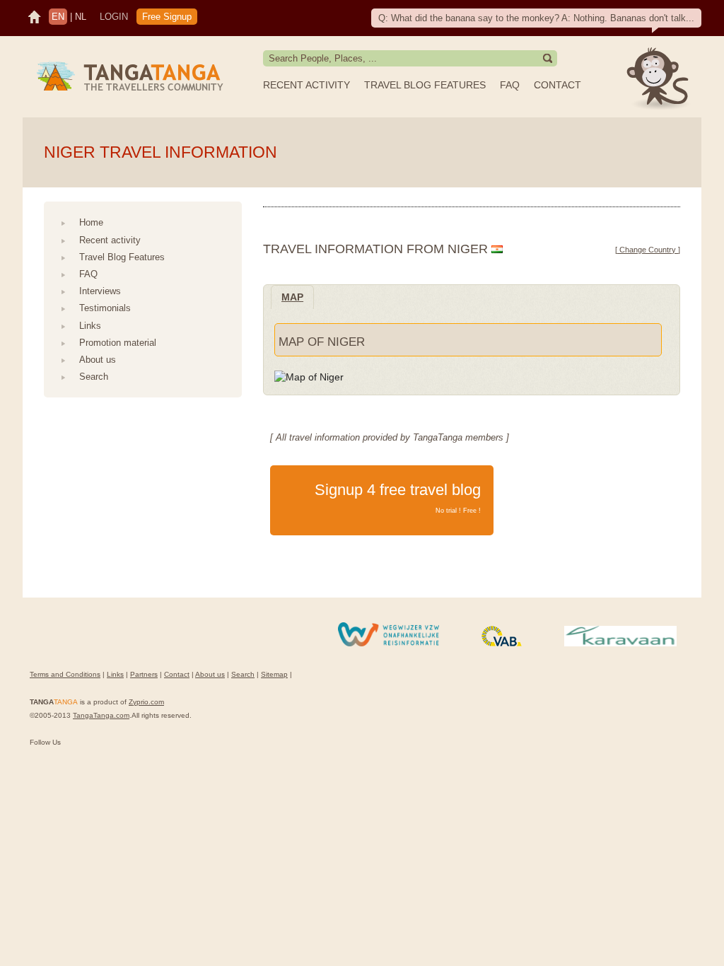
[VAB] (501, 644)
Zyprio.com (146, 702)
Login (114, 16)
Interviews (100, 291)
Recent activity (306, 85)
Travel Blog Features (425, 85)
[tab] (292, 296)
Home (91, 222)
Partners (144, 674)
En (58, 16)
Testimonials (105, 308)
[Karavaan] (620, 644)
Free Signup (167, 16)
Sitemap (274, 674)
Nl (80, 16)
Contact (557, 85)
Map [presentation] (292, 297)
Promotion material (117, 342)
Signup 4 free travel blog (398, 497)
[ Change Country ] (647, 249)
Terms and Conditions (65, 674)
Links (90, 325)
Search (93, 376)
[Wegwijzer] (388, 644)
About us (97, 359)
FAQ (510, 85)
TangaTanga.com (101, 715)
